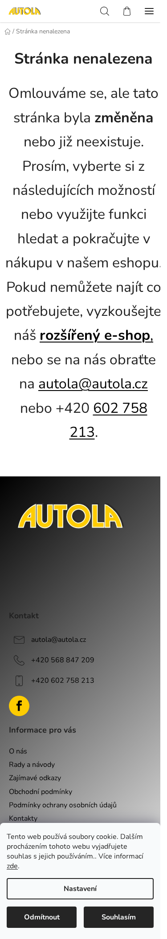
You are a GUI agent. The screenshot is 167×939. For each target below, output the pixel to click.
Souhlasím (119, 917)
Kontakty (23, 818)
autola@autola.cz (93, 383)
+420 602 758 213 (62, 680)
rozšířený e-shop (95, 335)
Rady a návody (32, 765)
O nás (18, 751)
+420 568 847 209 (62, 660)
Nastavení (80, 889)
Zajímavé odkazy (35, 778)
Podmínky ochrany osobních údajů (63, 805)
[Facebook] (19, 706)
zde (12, 866)
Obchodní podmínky (40, 792)
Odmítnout (42, 917)
